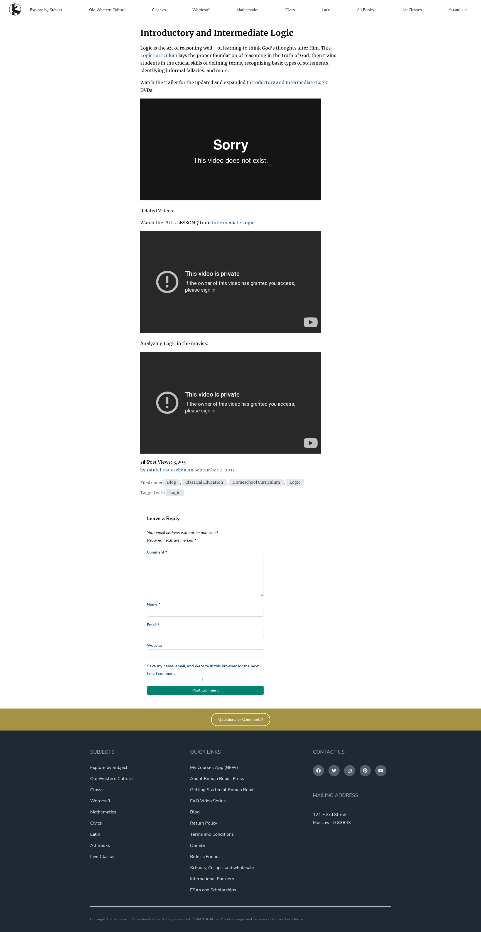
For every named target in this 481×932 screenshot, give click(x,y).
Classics (159, 10)
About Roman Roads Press (217, 779)
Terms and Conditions (212, 834)
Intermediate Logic (233, 222)
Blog (171, 482)
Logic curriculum (158, 55)
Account (456, 10)
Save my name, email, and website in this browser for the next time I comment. (203, 669)
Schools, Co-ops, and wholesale (222, 868)
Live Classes (411, 10)
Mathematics (248, 10)
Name (153, 604)
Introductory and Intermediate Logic (287, 82)
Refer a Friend (204, 857)
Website (154, 645)
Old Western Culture (107, 10)
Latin (326, 10)
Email (153, 625)
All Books (365, 10)
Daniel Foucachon (166, 470)
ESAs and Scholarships (213, 890)
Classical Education (204, 482)
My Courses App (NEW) (214, 767)
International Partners (212, 879)
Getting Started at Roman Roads (223, 790)
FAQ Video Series (208, 801)
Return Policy (203, 823)
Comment (157, 552)
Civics (290, 10)
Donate (197, 845)
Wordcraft (201, 10)
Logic (294, 482)
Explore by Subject (46, 10)
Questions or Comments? (240, 719)
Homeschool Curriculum (256, 482)
